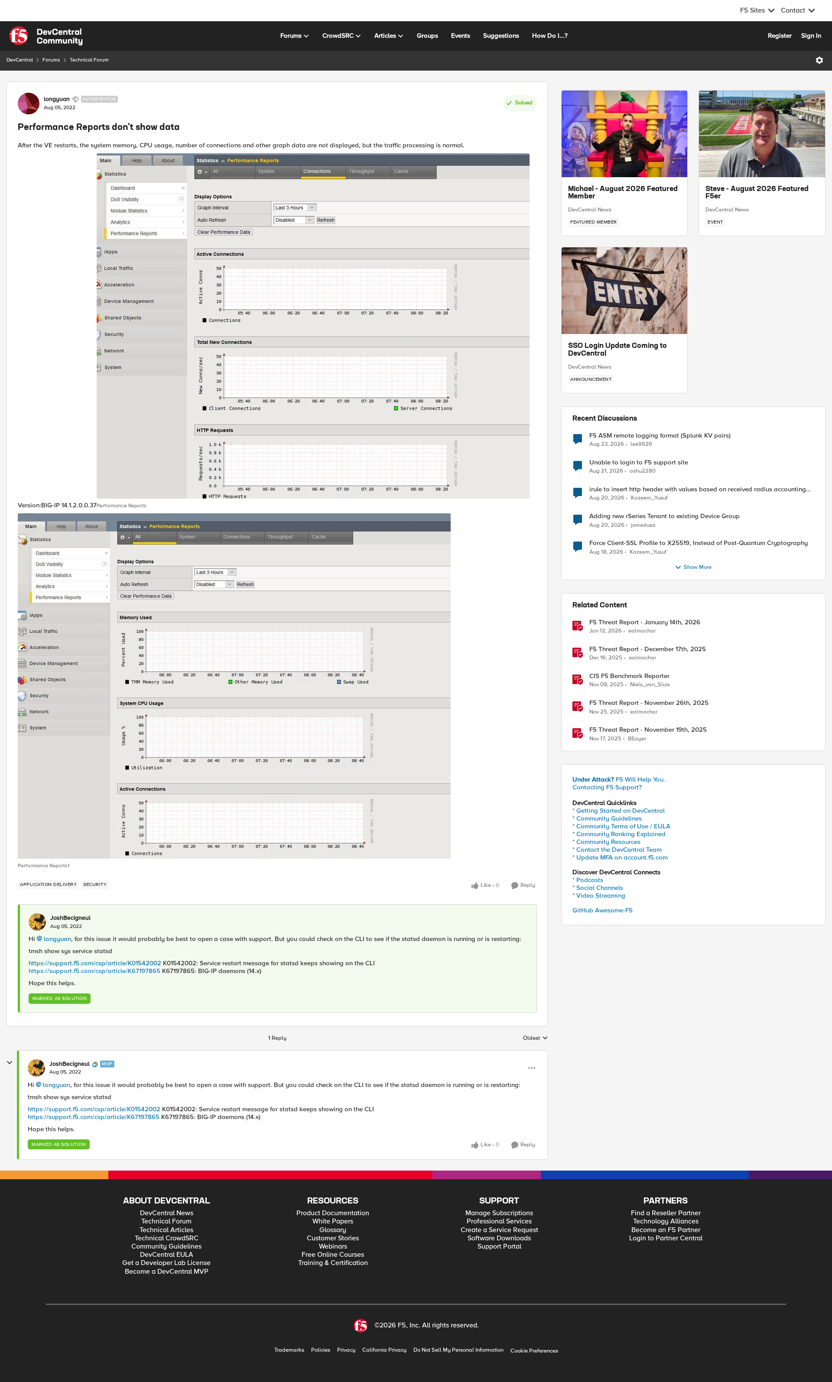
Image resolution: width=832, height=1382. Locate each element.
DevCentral (19, 60)
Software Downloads (499, 1238)
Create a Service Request (499, 1230)
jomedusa (643, 525)
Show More (698, 567)
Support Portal (499, 1247)
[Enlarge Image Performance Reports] (313, 326)
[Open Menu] (819, 60)
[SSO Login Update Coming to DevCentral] (624, 290)
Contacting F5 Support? (607, 787)
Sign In (811, 35)
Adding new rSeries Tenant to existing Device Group (664, 516)
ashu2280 (643, 471)
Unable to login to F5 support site (638, 462)
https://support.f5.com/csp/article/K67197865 (94, 971)
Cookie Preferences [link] (534, 1350)
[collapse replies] (9, 1063)
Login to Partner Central (665, 1238)
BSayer (637, 739)
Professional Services (499, 1221)
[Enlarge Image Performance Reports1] (234, 686)
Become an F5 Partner (665, 1230)
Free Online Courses (333, 1255)
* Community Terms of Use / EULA (621, 826)
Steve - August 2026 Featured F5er (757, 193)
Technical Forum (89, 60)
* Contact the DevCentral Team (617, 849)
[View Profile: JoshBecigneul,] (37, 922)
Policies (320, 1350)
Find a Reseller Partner (666, 1213)
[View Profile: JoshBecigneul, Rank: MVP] (36, 1068)
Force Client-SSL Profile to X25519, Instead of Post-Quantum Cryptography (698, 543)
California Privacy (384, 1350)
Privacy (346, 1350)
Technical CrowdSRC (166, 1238)
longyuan (57, 99)
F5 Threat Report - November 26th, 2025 (648, 703)
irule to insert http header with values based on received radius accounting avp (697, 489)
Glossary (332, 1230)
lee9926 (641, 444)
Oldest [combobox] (535, 1038)
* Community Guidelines (607, 818)
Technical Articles (166, 1230)
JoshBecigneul (70, 918)
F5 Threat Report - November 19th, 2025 (648, 729)
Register (780, 35)
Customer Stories (333, 1238)
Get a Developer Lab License (166, 1263)
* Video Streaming (598, 895)
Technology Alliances (666, 1221)
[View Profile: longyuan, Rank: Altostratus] (28, 103)
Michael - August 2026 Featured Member (623, 193)
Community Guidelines (166, 1247)
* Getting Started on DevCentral (618, 810)
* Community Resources (606, 842)
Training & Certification (333, 1263)
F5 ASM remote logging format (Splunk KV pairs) (660, 435)
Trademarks (289, 1350)
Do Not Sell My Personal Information (458, 1350)
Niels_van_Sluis (650, 684)
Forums (51, 60)
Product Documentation (332, 1213)
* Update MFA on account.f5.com (620, 857)
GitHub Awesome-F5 (602, 910)
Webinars (333, 1247)
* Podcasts (587, 880)
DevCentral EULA (166, 1255)
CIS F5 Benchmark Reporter (629, 676)
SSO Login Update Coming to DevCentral (617, 350)
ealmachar (642, 631)
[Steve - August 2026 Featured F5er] (762, 134)
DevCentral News (589, 209)
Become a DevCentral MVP (166, 1272)
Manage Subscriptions (499, 1213)
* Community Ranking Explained (619, 834)
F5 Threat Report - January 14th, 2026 (644, 622)
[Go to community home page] (45, 36)
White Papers (332, 1221)
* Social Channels (597, 888)
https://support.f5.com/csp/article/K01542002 (95, 963)
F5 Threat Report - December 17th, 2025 (647, 649)
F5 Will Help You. (618, 779)
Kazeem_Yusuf (649, 498)
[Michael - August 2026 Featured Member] (624, 134)
